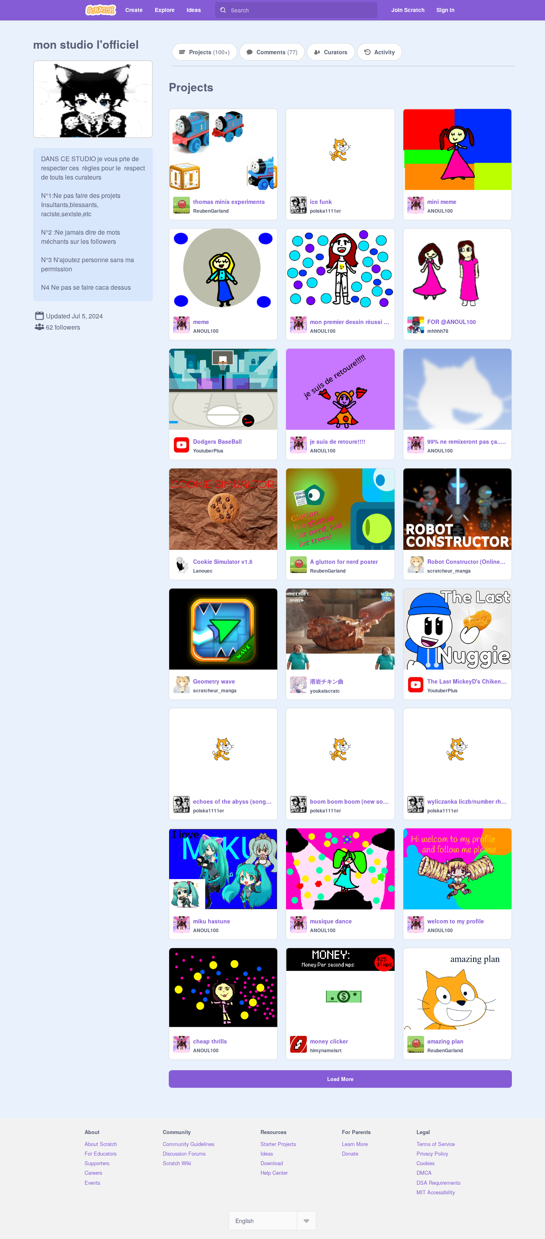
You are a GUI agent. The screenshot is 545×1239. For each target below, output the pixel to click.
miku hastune (211, 921)
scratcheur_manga (449, 570)
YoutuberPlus (208, 450)
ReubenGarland (211, 210)
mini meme (441, 202)
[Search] (223, 10)
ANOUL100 (440, 210)
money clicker (329, 1041)
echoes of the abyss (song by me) (232, 801)
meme (201, 322)
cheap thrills (210, 1041)
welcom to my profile (455, 921)
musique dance (331, 921)
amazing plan (445, 1041)
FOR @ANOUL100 (451, 322)
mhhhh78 (437, 330)
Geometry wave (214, 681)
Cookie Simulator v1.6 (223, 561)
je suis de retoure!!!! (337, 441)
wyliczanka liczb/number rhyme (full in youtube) (467, 801)
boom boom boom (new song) (349, 801)
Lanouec (203, 570)
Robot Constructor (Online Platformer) (467, 561)
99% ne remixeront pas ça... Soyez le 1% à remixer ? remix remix (467, 441)
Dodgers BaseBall (217, 441)
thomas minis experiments (229, 202)
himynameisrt (326, 1050)
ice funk (321, 202)
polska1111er (325, 210)
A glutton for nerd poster (344, 561)
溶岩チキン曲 (327, 681)
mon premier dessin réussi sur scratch (349, 322)
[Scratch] (101, 10)
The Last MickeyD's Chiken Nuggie (467, 681)
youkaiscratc (325, 690)
